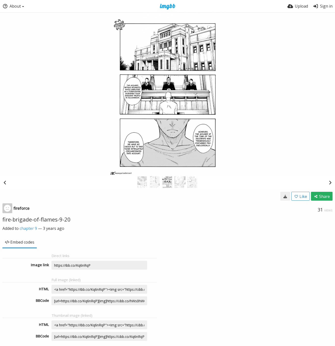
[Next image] (330, 182)
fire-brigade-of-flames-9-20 (36, 219)
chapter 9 (28, 228)
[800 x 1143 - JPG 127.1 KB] (285, 196)
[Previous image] (5, 182)
